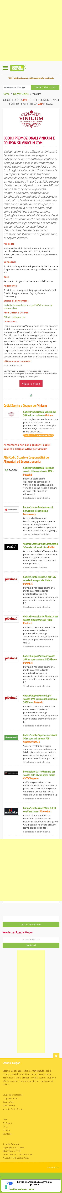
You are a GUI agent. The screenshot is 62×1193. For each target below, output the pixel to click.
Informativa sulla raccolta (19, 1189)
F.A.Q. (5, 1127)
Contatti (6, 1130)
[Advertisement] (31, 30)
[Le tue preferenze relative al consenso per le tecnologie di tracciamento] (6, 1187)
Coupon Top (8, 1102)
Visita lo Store (31, 384)
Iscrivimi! (31, 945)
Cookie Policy (23, 1158)
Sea (57, 1167)
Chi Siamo (7, 1123)
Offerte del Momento (14, 317)
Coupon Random (10, 1098)
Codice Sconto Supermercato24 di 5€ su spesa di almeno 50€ (40, 736)
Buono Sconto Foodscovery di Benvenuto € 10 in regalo (38, 509)
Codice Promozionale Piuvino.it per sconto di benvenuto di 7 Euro (40, 618)
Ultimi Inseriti (9, 1105)
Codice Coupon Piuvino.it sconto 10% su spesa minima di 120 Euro (39, 657)
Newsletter (7, 1134)
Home (6, 93)
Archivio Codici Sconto (13, 1109)
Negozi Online (21, 93)
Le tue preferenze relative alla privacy (34, 1183)
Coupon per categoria (13, 1095)
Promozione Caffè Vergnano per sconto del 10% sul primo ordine (39, 773)
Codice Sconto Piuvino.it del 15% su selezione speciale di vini (39, 578)
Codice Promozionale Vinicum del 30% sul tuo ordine (39, 413)
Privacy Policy (8, 1158)
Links (5, 1119)
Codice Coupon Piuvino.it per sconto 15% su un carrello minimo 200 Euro (40, 699)
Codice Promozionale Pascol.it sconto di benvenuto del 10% (38, 469)
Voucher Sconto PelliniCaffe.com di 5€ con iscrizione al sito (40, 545)
